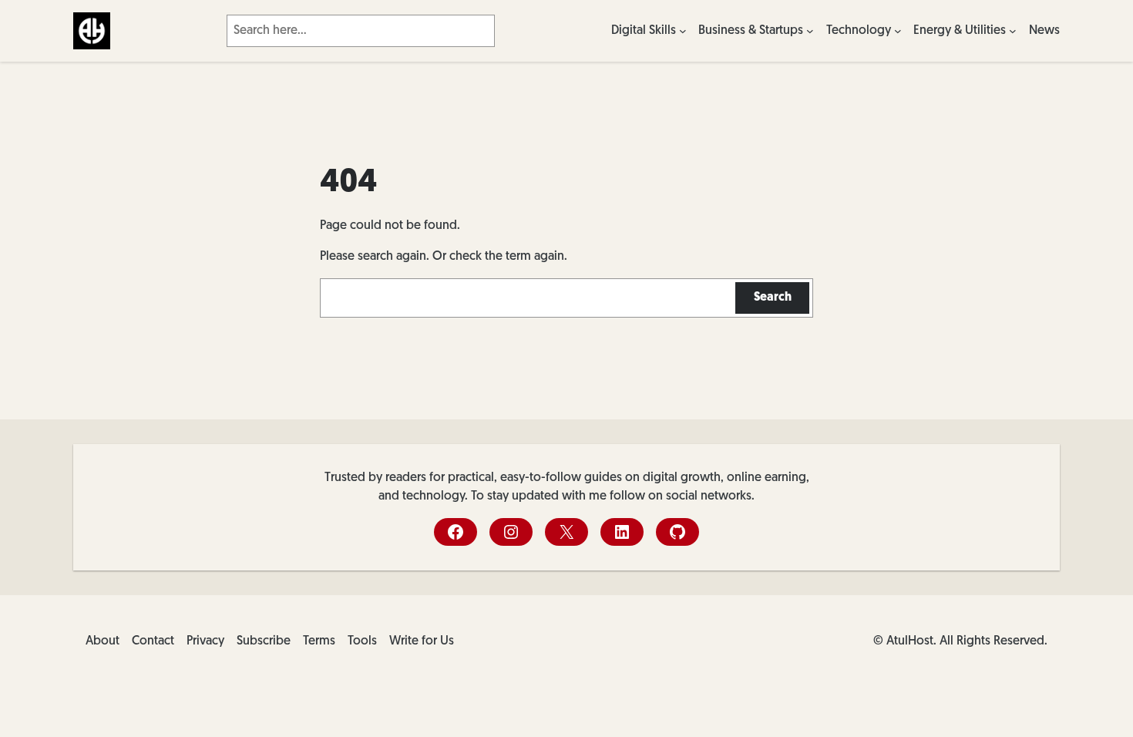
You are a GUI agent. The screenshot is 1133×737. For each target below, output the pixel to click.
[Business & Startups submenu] (810, 31)
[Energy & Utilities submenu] (1013, 31)
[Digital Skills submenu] (683, 31)
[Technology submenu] (898, 31)
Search (773, 297)
